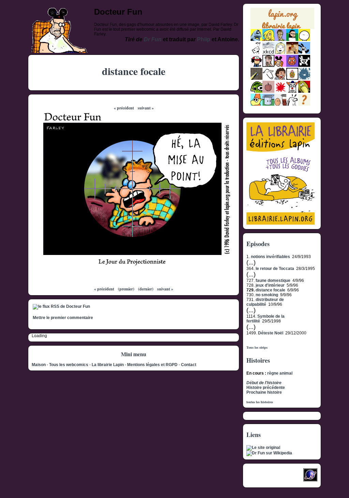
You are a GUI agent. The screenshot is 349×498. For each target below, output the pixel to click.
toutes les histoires (259, 401)
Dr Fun (153, 39)
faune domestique (273, 280)
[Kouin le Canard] (304, 91)
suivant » (146, 108)
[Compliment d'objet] (268, 91)
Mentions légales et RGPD (152, 364)
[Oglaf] (268, 39)
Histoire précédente (265, 387)
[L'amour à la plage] (292, 78)
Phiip (203, 39)
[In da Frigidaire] (280, 104)
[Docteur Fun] (280, 65)
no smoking (267, 294)
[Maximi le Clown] (292, 91)
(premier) (126, 289)
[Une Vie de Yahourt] (268, 104)
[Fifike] (256, 52)
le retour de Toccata (275, 268)
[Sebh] (292, 39)
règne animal (279, 373)
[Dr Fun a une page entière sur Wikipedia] (269, 453)
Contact (188, 364)
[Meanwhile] (304, 78)
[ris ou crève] (292, 104)
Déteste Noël (270, 333)
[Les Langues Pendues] (256, 91)
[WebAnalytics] (260, 476)
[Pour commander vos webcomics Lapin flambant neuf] (282, 28)
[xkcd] (268, 52)
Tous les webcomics (68, 364)
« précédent (124, 108)
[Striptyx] (280, 78)
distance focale (270, 290)
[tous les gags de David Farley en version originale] (263, 447)
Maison (39, 364)
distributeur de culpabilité (265, 302)
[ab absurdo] (304, 39)
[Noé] (256, 78)
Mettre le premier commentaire (63, 317)
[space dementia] (304, 65)
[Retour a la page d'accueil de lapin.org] (282, 20)
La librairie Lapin (108, 364)
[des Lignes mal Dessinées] (280, 52)
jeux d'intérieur (270, 285)
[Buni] (304, 52)
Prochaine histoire (264, 392)
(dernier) (145, 289)
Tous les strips (257, 347)
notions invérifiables (270, 256)
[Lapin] (256, 39)
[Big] (292, 52)
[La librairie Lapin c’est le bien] (280, 223)
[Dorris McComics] (292, 65)
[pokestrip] (256, 65)
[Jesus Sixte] (268, 65)
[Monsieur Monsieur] (280, 91)
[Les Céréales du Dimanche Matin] (280, 39)
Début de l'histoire (264, 382)
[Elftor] (256, 104)
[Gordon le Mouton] (268, 78)
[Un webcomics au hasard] (304, 104)
